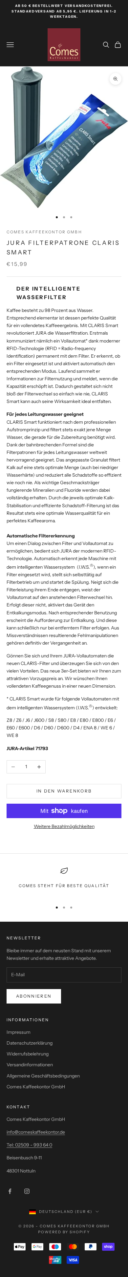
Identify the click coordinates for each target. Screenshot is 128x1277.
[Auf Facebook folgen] (10, 1191)
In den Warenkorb (64, 790)
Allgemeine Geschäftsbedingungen (43, 1076)
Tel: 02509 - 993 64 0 (29, 1145)
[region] (64, 881)
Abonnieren (34, 996)
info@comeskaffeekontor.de (36, 1132)
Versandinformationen (30, 1065)
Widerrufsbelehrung (28, 1054)
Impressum (19, 1032)
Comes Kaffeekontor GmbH (44, 231)
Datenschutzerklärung (30, 1043)
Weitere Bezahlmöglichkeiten (64, 826)
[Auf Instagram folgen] (27, 1191)
